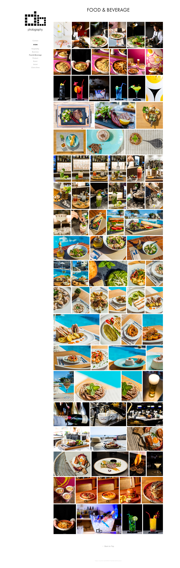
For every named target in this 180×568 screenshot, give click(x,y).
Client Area (35, 67)
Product (35, 58)
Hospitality (35, 49)
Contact (35, 40)
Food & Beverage (35, 55)
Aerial (35, 64)
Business (35, 52)
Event (35, 61)
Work (35, 45)
